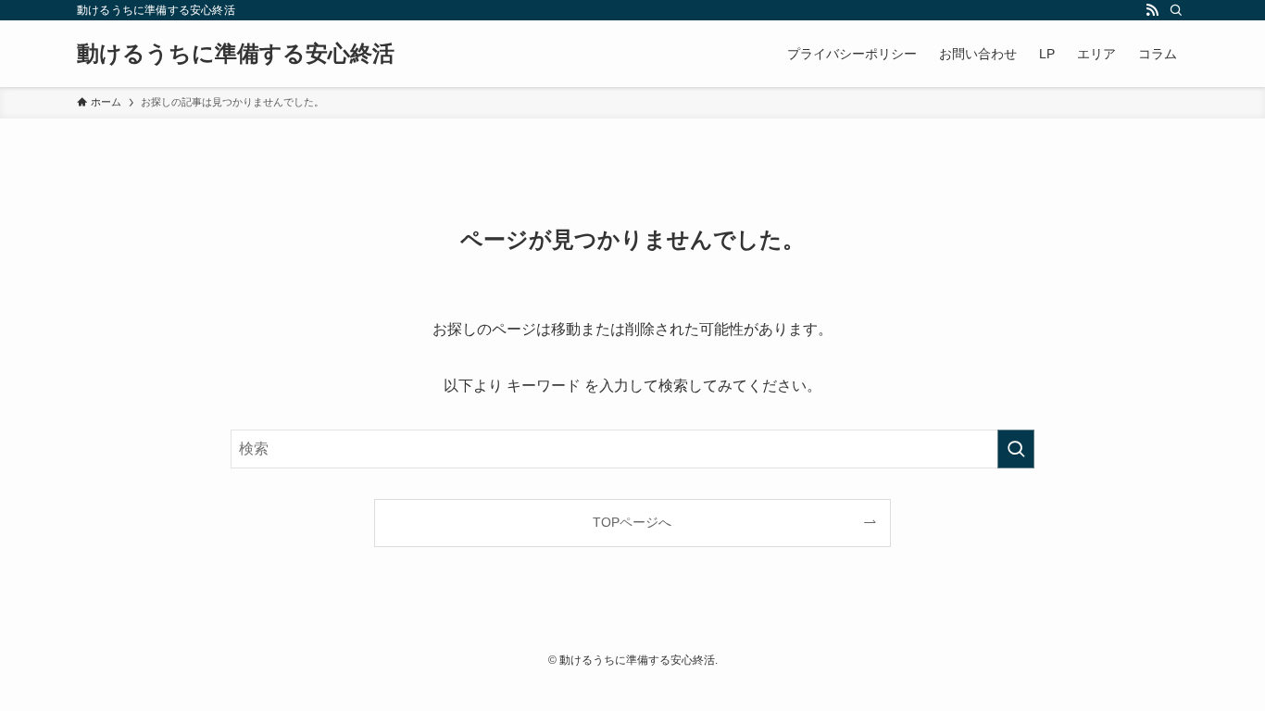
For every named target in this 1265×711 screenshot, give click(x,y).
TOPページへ (632, 522)
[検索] (1176, 10)
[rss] (1152, 10)
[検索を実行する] (1015, 449)
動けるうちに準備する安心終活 (236, 54)
